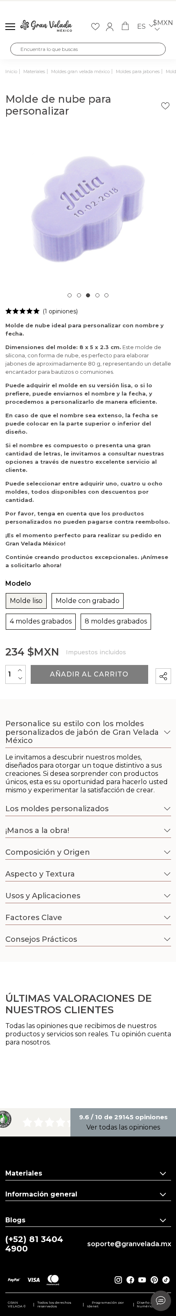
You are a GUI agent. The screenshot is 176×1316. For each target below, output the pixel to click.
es (142, 26)
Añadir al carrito (89, 674)
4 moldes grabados (41, 621)
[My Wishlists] (95, 27)
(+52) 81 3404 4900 (34, 1244)
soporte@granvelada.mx (129, 1244)
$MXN (163, 23)
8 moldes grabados (116, 621)
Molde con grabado (88, 601)
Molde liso (26, 601)
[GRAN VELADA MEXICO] (46, 27)
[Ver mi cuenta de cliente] (110, 27)
